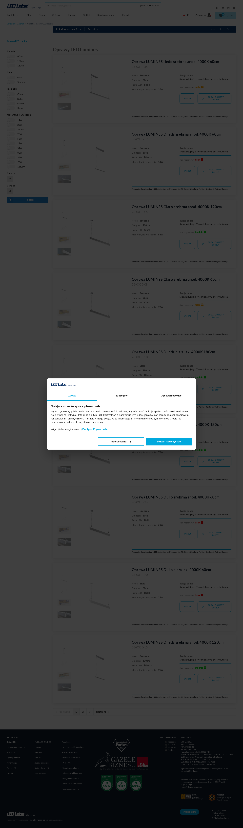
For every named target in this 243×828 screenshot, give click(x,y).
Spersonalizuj (119, 441)
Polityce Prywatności (95, 429)
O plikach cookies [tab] (171, 395)
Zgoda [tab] (72, 395)
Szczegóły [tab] (122, 395)
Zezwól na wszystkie (169, 441)
